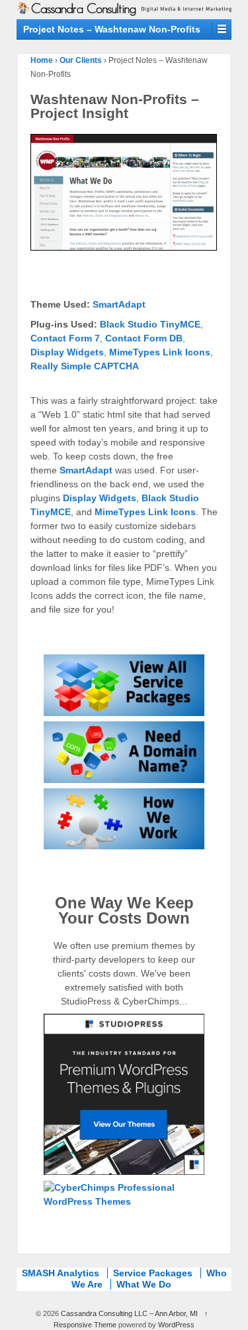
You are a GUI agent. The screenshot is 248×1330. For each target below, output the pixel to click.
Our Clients (81, 60)
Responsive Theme (85, 1325)
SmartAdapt (119, 304)
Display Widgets (67, 352)
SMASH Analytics (60, 1273)
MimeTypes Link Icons (159, 352)
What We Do (143, 1284)
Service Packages (152, 1273)
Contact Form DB (144, 338)
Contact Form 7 (65, 338)
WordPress (176, 1325)
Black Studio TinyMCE (150, 324)
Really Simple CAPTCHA (84, 366)
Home (41, 60)
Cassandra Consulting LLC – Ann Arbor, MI (129, 1313)
